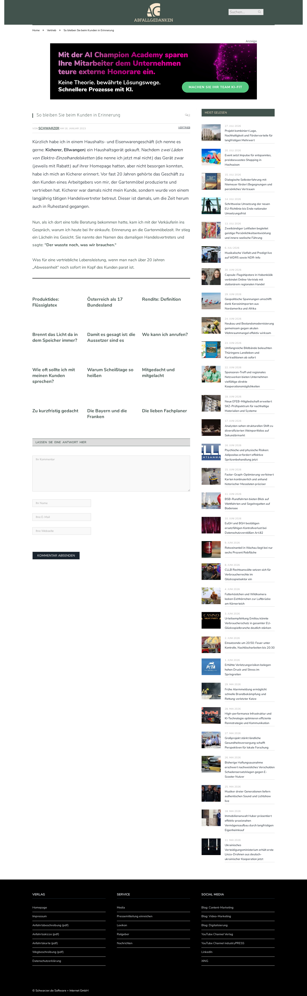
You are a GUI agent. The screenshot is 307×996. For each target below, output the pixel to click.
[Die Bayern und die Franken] (111, 401)
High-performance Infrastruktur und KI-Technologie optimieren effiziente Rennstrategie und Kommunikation (248, 718)
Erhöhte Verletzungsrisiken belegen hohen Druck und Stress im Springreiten (248, 669)
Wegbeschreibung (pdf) (48, 952)
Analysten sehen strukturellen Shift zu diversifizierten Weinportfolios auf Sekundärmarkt (249, 430)
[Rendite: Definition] (166, 290)
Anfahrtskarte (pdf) (45, 943)
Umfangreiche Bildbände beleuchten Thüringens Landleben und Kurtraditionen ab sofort (248, 353)
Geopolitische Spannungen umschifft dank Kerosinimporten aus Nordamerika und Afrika (248, 304)
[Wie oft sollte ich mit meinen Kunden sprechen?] (56, 360)
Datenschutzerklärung (46, 961)
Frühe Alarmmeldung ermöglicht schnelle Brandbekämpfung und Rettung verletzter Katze (246, 694)
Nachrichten (124, 943)
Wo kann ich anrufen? (165, 335)
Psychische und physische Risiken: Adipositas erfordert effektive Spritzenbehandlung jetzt (247, 455)
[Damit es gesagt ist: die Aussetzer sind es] (111, 325)
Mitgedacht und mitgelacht (158, 373)
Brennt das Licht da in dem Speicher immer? (55, 337)
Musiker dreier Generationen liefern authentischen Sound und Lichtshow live (248, 796)
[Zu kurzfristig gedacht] (56, 401)
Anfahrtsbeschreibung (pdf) (50, 925)
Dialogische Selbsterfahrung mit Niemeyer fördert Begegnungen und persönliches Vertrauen (248, 184)
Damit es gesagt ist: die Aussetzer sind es (111, 337)
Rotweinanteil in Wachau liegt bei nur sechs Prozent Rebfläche (249, 550)
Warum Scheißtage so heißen (110, 373)
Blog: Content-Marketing (217, 908)
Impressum (39, 916)
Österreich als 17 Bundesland (105, 302)
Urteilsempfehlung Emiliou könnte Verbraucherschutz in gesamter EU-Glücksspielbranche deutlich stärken (248, 623)
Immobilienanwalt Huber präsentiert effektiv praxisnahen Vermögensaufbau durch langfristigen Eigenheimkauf (249, 823)
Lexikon (122, 925)
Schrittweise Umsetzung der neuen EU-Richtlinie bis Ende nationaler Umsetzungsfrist (247, 208)
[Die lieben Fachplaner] (166, 401)
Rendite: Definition (161, 299)
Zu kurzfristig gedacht (55, 411)
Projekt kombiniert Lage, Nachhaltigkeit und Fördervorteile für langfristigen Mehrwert (249, 135)
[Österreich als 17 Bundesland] (111, 290)
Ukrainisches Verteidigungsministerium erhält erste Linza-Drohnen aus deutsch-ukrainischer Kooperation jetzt (249, 852)
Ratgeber (123, 934)
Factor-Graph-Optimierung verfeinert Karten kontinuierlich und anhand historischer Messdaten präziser (249, 479)
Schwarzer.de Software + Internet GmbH (62, 991)
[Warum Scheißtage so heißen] (111, 360)
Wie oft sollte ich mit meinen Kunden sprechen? (53, 375)
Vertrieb (184, 127)
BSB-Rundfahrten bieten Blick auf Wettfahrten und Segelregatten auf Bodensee (247, 504)
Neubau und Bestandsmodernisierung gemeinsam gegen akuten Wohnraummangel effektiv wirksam (249, 328)
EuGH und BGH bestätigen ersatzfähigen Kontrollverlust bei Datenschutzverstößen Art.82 (246, 528)
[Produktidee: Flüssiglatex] (56, 290)
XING (204, 961)
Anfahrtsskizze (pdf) (45, 934)
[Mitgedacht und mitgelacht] (166, 360)
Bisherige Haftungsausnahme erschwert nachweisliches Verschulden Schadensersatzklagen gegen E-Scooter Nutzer (250, 770)
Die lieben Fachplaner (164, 411)
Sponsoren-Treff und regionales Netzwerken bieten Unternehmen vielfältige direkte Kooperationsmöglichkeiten (246, 379)
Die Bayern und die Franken (107, 414)
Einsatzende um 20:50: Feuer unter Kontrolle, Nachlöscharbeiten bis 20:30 (250, 645)
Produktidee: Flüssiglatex (45, 302)
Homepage (39, 908)
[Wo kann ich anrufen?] (166, 325)
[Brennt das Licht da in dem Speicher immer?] (56, 325)
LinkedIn (206, 952)
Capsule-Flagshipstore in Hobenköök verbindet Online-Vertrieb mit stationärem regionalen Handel (249, 279)
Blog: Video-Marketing (216, 916)
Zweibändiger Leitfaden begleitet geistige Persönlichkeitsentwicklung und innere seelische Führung (248, 233)
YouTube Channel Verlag (217, 934)
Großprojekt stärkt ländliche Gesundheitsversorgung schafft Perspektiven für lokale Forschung (247, 743)
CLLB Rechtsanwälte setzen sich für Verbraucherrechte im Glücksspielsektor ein (248, 574)
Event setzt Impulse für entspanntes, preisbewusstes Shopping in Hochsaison (248, 160)
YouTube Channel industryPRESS (222, 943)
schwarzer (48, 128)
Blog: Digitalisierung (214, 925)
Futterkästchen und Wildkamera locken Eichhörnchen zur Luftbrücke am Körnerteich (248, 599)
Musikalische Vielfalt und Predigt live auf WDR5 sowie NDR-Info (248, 255)
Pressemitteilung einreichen (134, 916)
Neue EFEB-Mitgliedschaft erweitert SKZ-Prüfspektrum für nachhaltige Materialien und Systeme (248, 406)
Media (121, 908)
